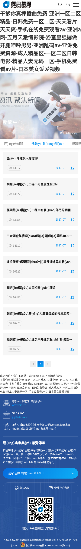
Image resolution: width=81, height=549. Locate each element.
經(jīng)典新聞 (13, 143)
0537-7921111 (19, 405)
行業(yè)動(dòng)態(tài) (47, 143)
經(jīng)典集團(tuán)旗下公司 (26, 473)
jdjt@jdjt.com (19, 417)
